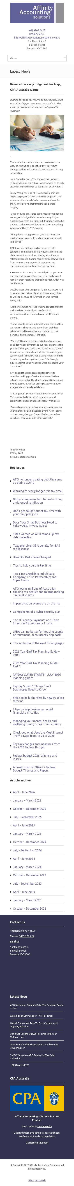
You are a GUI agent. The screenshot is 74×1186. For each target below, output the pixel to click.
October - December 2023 (29, 875)
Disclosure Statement (37, 1142)
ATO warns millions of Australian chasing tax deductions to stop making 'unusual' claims (38, 592)
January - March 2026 (27, 800)
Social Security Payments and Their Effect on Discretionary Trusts (36, 621)
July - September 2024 (27, 850)
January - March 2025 (27, 833)
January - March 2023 (27, 900)
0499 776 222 (37, 34)
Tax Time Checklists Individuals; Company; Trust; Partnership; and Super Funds (35, 577)
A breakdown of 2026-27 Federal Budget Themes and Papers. (34, 769)
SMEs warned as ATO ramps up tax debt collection (36, 535)
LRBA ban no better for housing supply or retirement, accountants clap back (38, 633)
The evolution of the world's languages (38, 643)
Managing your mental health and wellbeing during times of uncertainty (37, 722)
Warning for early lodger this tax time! (37, 491)
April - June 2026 (24, 792)
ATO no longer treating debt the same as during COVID (37, 481)
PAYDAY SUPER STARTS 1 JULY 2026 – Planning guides (38, 676)
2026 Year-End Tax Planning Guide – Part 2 (36, 664)
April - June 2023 (24, 892)
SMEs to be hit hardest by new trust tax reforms (38, 699)
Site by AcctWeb (37, 1180)
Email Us (14, 941)
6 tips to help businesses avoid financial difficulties (33, 711)
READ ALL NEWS (20, 1065)
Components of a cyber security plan (37, 611)
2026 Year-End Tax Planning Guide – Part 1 (36, 653)
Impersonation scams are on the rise (36, 603)
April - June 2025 (24, 825)
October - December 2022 (29, 908)
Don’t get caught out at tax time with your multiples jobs (37, 512)
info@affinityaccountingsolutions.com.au (37, 37)
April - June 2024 (24, 858)
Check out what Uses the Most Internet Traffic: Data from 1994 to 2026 (38, 734)
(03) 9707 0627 (37, 30)
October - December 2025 (29, 808)
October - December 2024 (29, 842)
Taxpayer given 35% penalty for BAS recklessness (36, 547)
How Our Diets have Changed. (32, 557)
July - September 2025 (27, 817)
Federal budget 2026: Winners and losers (35, 757)
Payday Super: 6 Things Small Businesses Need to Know (32, 688)
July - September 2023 (27, 883)
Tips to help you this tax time (32, 565)
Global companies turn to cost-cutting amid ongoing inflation (38, 501)
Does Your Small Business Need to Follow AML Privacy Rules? (35, 524)
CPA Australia (45, 1126)
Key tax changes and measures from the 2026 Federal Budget (36, 745)
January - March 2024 (27, 867)
